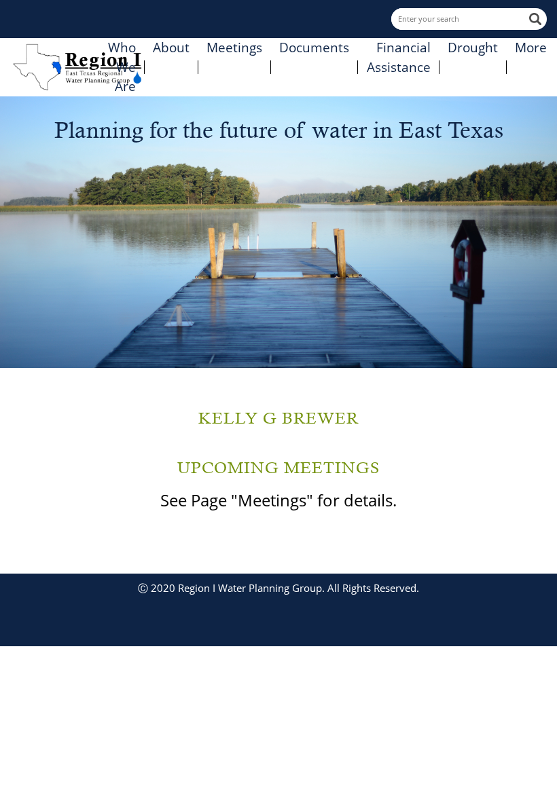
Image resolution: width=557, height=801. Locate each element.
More (531, 47)
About (171, 47)
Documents (314, 47)
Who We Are (122, 67)
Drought (473, 47)
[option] (278, 232)
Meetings (234, 47)
